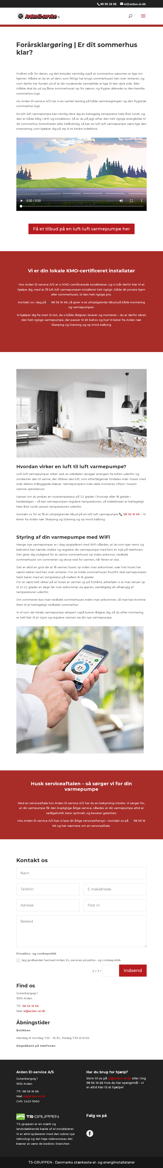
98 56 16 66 (108, 4)
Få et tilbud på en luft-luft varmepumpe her (81, 228)
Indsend (133, 970)
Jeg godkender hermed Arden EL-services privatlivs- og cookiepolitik (71, 960)
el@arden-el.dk (34, 1011)
